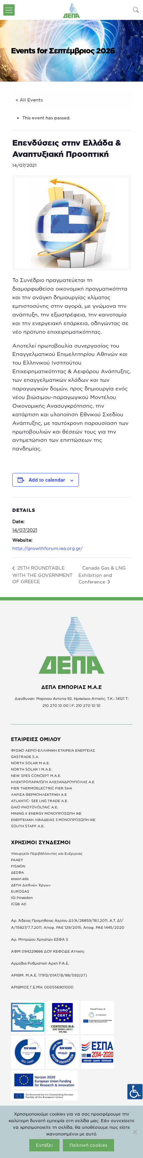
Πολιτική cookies (88, 1145)
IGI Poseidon (22, 898)
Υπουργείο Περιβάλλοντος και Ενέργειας (46, 853)
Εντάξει (44, 1145)
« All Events (29, 99)
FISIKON (18, 866)
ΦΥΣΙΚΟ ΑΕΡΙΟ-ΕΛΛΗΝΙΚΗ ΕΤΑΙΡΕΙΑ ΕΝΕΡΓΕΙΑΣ (53, 750)
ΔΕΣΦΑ (17, 872)
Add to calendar (47, 479)
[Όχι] (134, 1131)
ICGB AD (18, 904)
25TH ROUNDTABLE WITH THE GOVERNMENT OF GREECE (42, 574)
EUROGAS (20, 891)
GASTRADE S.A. (25, 757)
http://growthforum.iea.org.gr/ (47, 548)
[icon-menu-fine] (9, 10)
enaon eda (20, 879)
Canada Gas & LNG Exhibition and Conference (102, 574)
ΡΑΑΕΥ (17, 860)
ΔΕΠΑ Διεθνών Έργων (31, 885)
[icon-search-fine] (136, 10)
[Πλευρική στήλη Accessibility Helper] (135, 1092)
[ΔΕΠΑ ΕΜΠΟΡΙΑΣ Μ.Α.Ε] (71, 10)
